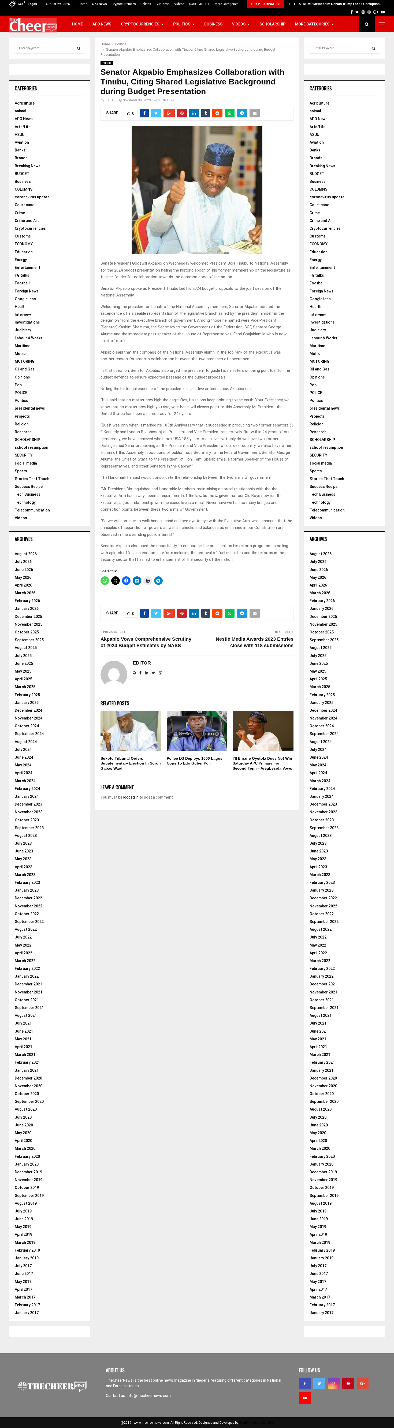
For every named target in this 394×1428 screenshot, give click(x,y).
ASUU (19, 134)
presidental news (30, 408)
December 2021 (28, 984)
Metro (20, 353)
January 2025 (27, 702)
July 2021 (23, 1023)
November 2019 (28, 1180)
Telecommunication (32, 510)
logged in (131, 797)
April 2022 (23, 953)
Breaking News (27, 166)
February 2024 (27, 789)
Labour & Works (28, 338)
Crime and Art (27, 220)
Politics (145, 4)
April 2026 (23, 585)
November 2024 (28, 718)
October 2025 (27, 632)
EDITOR (111, 100)
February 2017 (27, 1305)
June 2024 (24, 757)
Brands (21, 158)
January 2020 (27, 1164)
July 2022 (23, 937)
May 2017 (23, 1281)
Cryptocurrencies (123, 4)
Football (22, 283)
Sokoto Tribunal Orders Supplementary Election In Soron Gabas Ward (131, 763)
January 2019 (27, 1258)
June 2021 (24, 1031)
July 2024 (23, 749)
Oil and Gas (25, 369)
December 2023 (28, 804)
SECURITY (23, 455)
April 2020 (23, 1140)
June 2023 (24, 851)
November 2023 (28, 812)
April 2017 (23, 1289)
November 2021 (28, 992)
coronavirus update (32, 197)
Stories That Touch (32, 479)
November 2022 (28, 906)
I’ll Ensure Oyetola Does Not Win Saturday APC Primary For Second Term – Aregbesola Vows (262, 763)
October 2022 (27, 914)
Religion (22, 424)
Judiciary (23, 330)
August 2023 (26, 835)
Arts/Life (23, 127)
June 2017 (24, 1273)
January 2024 (27, 796)
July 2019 (23, 1211)
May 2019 (23, 1227)
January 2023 (27, 890)
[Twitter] (319, 1383)
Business (163, 4)
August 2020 (26, 1109)
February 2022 (27, 968)
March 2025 (25, 687)
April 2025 (23, 679)
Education (24, 252)
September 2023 (29, 828)
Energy (21, 260)
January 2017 (27, 1313)
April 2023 (23, 867)
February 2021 (27, 1062)
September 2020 (29, 1101)
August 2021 (26, 1015)
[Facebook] (305, 1383)
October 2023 (27, 820)
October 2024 (27, 726)
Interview (23, 314)
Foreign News (27, 291)
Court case (24, 205)
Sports (21, 471)
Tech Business (27, 494)
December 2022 (28, 898)
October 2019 (27, 1187)
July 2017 (23, 1266)
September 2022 (29, 921)
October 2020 (27, 1094)
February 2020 (27, 1156)
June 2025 (24, 663)
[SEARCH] (78, 48)
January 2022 (27, 976)
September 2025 (29, 640)
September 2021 (29, 1008)
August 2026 (26, 554)
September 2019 (29, 1195)
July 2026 (23, 561)
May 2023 (23, 859)
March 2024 (25, 781)
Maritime (22, 346)
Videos (179, 4)
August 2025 (26, 648)
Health (21, 307)
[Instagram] (334, 1383)
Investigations (27, 322)
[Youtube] (305, 1398)
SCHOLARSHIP (199, 4)
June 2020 (24, 1125)
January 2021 (27, 1070)
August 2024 (26, 742)
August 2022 (26, 929)
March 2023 (25, 875)
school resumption (31, 447)
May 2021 (23, 1039)
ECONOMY (24, 244)
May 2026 (23, 577)
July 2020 (23, 1117)
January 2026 (27, 608)
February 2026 (27, 601)
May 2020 (23, 1133)
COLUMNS (23, 189)
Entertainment (27, 267)
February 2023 (27, 882)
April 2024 (23, 773)
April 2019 (23, 1234)
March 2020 (25, 1148)
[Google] (363, 1383)
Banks (20, 150)
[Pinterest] (348, 1383)
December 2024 (28, 710)
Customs (23, 236)
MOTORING (25, 361)
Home (83, 4)
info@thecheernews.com (149, 1395)
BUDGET (22, 174)
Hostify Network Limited (256, 1423)
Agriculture (25, 103)
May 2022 (23, 945)
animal (20, 111)
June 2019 (24, 1219)
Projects (22, 416)
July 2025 (23, 656)
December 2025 (28, 616)
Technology (25, 502)
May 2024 (23, 765)
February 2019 (27, 1250)
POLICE (21, 393)
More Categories (227, 4)
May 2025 (23, 671)
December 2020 (28, 1078)
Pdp (18, 385)
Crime (20, 213)
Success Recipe (29, 486)
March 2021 (25, 1054)
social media (26, 463)
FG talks (22, 275)
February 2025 (27, 695)
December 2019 (28, 1172)
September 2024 (29, 734)
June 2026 (24, 570)
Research (23, 432)
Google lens (25, 299)
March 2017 (25, 1297)
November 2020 (28, 1086)
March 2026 (25, 593)
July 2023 (23, 843)
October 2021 (27, 1000)
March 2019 (25, 1242)
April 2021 (23, 1047)
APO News (99, 4)
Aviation (22, 142)
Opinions (22, 377)
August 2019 (26, 1203)
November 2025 (28, 624)
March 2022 (25, 961)
